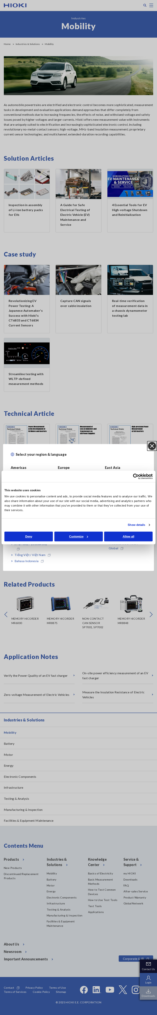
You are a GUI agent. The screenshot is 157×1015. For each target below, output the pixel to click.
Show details (136, 524)
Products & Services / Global (123, 545)
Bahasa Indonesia (26, 561)
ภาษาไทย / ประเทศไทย (31, 544)
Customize (76, 536)
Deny (28, 536)
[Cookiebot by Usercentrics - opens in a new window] (136, 476)
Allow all (128, 536)
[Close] (152, 446)
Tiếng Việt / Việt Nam (30, 555)
